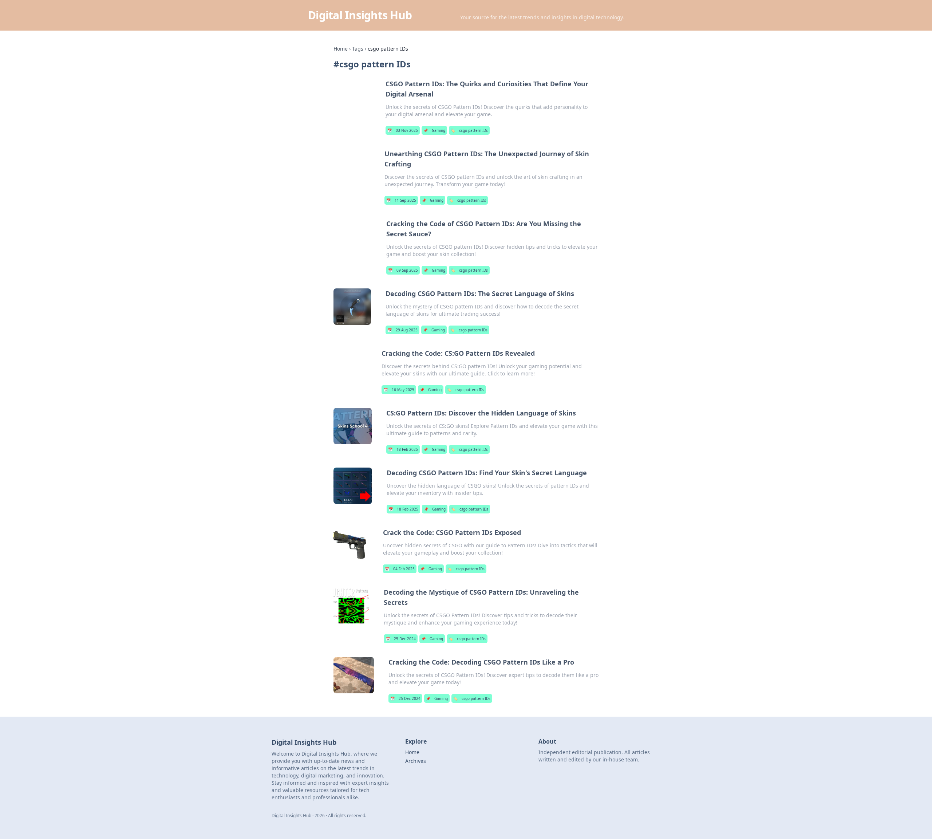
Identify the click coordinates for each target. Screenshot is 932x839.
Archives (415, 760)
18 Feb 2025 (403, 449)
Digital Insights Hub (360, 15)
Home (340, 48)
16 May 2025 (398, 389)
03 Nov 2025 (402, 130)
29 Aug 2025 (402, 329)
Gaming (434, 130)
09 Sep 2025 (403, 270)
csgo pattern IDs (469, 130)
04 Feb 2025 (400, 568)
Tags (357, 48)
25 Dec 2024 (401, 638)
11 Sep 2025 (401, 200)
